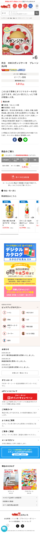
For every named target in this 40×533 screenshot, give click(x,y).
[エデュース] (5, 6)
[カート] (20, 6)
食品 (14, 18)
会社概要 (7, 518)
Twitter (17, 526)
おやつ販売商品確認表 (11, 505)
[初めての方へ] (25, 6)
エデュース (20, 514)
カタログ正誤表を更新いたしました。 (16, 367)
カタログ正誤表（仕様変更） (12, 498)
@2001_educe (20, 454)
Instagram (22, 526)
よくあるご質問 (8, 420)
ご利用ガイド (7, 409)
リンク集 (15, 518)
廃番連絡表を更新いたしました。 (14, 361)
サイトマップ (26, 521)
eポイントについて (9, 391)
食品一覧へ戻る (10, 190)
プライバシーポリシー (28, 518)
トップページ (4, 18)
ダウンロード (7, 380)
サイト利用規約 (14, 521)
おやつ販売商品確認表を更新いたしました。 (18, 355)
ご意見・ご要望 (8, 431)
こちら (17, 185)
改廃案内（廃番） (8, 501)
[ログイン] (14, 6)
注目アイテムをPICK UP (20, 1)
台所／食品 (10, 18)
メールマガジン (8, 440)
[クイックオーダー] (30, 6)
